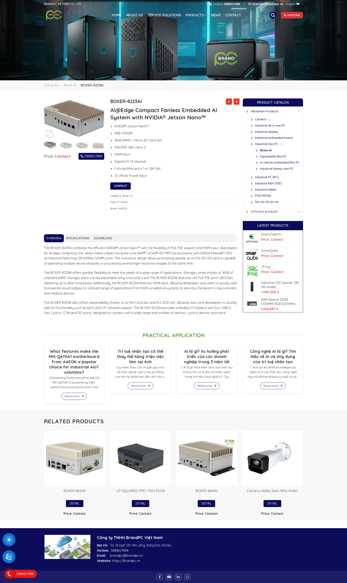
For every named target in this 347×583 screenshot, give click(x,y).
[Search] (273, 15)
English (290, 4)
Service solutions (164, 15)
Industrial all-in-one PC (270, 125)
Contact (233, 15)
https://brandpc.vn (126, 561)
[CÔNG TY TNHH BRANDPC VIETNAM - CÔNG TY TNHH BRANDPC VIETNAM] (61, 15)
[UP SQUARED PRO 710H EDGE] (140, 458)
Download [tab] (103, 238)
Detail (75, 503)
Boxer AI (70, 85)
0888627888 (93, 156)
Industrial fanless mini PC (276, 169)
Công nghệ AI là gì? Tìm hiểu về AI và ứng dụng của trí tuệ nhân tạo (273, 356)
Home (116, 15)
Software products (264, 211)
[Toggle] (299, 111)
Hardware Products (264, 111)
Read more (72, 396)
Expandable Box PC (273, 156)
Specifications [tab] (77, 238)
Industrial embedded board (274, 138)
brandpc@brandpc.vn (126, 555)
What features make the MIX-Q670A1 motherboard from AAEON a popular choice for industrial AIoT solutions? (74, 362)
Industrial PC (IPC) (267, 177)
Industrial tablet (265, 189)
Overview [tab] (53, 238)
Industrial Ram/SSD (268, 183)
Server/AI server (267, 202)
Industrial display (266, 132)
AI (118, 202)
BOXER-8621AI (74, 491)
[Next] (98, 119)
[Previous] (50, 119)
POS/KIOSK (263, 195)
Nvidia (124, 202)
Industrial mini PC (266, 144)
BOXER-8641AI (206, 491)
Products (195, 15)
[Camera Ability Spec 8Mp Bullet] (272, 458)
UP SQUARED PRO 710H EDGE (140, 491)
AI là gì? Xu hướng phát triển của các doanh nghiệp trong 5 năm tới (206, 356)
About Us (134, 15)
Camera (260, 119)
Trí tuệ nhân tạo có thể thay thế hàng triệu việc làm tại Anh (140, 356)
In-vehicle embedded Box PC (279, 162)
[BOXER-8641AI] (206, 458)
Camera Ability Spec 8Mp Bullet (272, 491)
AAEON (123, 208)
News (216, 15)
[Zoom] (49, 134)
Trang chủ (51, 85)
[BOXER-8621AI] (75, 458)
